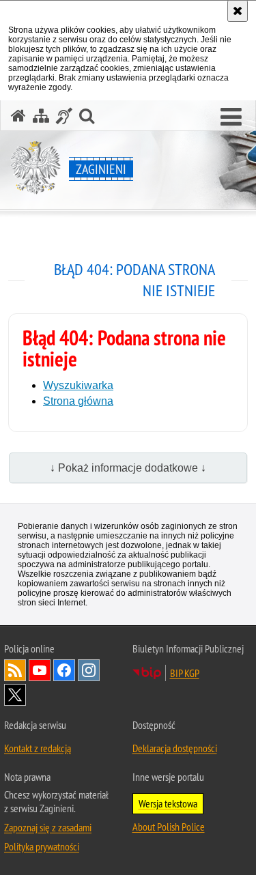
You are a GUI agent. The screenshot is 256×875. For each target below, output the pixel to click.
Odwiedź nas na (40, 670)
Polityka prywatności (41, 846)
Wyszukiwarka (78, 385)
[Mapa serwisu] (41, 115)
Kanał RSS (15, 670)
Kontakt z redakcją (37, 748)
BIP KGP (184, 673)
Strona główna (78, 401)
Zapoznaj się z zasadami (47, 827)
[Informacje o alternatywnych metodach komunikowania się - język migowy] (64, 115)
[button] (231, 117)
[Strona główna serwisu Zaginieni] (18, 115)
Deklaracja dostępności (174, 748)
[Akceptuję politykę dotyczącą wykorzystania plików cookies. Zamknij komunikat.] (237, 11)
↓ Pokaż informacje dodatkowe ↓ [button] (128, 468)
